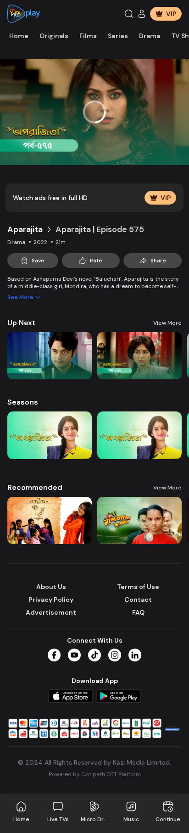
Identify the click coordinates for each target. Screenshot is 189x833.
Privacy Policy (50, 599)
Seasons (22, 402)
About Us (51, 587)
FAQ (138, 612)
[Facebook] (54, 655)
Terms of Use (138, 587)
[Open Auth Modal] (141, 13)
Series (118, 36)
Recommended (34, 487)
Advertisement (51, 612)
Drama (149, 36)
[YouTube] (74, 655)
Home (18, 36)
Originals (53, 36)
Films (88, 36)
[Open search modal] (128, 13)
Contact (138, 599)
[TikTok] (94, 655)
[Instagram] (114, 655)
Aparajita (25, 229)
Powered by (95, 774)
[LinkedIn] (134, 655)
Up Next (21, 323)
